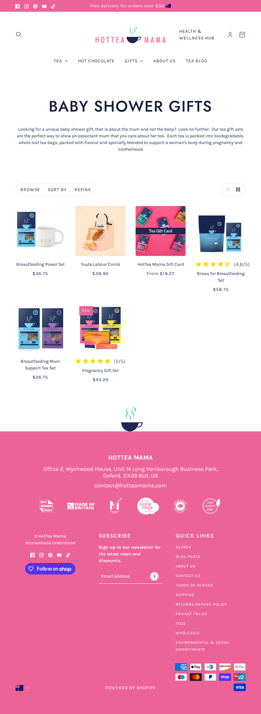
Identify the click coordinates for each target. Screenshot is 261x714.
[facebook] (17, 6)
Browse (30, 189)
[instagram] (26, 6)
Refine (82, 189)
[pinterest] (35, 6)
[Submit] (154, 576)
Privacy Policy (192, 614)
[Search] (18, 34)
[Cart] (242, 34)
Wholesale (188, 633)
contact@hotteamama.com (131, 485)
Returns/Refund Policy (201, 604)
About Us (185, 566)
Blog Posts (188, 556)
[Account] (230, 34)
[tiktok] (53, 6)
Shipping (185, 595)
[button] (226, 189)
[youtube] (44, 6)
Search (183, 547)
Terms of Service (194, 585)
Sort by (57, 189)
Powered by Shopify (130, 687)
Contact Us (188, 575)
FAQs (181, 623)
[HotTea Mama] (130, 34)
